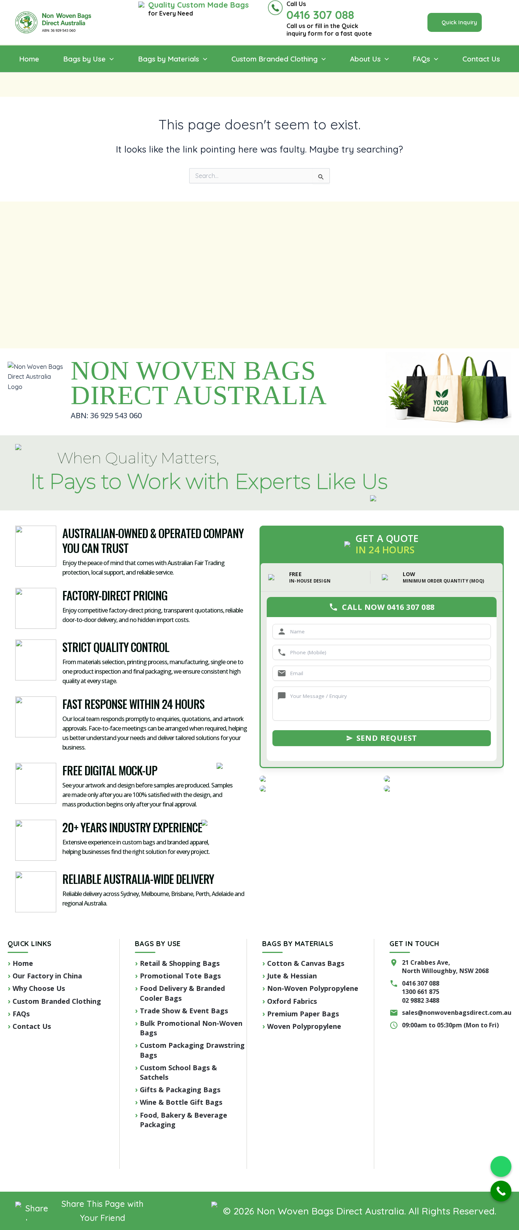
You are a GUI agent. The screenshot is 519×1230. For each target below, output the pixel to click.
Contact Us (32, 1026)
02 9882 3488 (420, 1000)
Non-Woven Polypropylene (312, 988)
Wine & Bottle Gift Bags (181, 1102)
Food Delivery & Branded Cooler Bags (182, 993)
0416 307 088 (420, 983)
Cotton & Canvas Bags (305, 963)
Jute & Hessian (292, 975)
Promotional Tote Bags (180, 975)
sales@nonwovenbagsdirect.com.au (456, 1012)
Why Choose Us (39, 988)
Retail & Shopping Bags (180, 963)
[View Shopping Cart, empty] (500, 22)
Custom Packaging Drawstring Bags (192, 1050)
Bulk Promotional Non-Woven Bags (191, 1028)
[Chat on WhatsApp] (501, 1166)
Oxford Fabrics (292, 1001)
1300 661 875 (420, 991)
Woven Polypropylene (304, 1026)
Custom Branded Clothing (57, 1001)
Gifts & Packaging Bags (180, 1089)
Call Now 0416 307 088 (388, 607)
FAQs (21, 1013)
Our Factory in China (47, 975)
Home (23, 963)
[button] (454, 22)
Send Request (387, 738)
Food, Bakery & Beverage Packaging (183, 1119)
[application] (110, 59)
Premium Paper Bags (303, 1013)
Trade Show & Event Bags (184, 1010)
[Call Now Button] (501, 1191)
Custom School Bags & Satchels (178, 1072)
